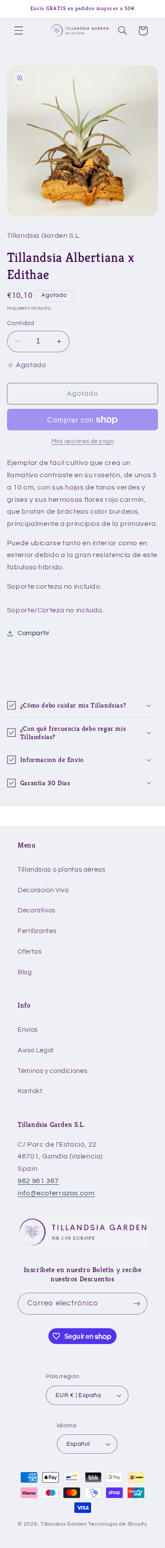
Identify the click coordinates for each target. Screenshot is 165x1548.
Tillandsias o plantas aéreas (62, 869)
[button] (18, 31)
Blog (25, 972)
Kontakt (30, 1091)
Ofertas (29, 951)
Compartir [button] (34, 633)
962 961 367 (38, 1180)
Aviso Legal (36, 1050)
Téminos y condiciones (52, 1071)
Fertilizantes (37, 931)
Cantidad (20, 323)
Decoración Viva (43, 890)
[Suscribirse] (137, 1303)
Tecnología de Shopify (117, 1524)
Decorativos (36, 910)
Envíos (28, 1029)
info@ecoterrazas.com (56, 1193)
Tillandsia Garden (63, 1524)
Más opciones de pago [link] (82, 441)
